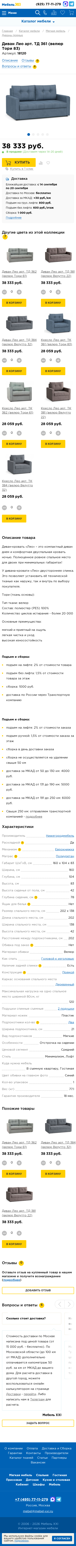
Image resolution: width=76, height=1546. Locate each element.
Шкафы (39, 1484)
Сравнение (54, 12)
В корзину (14, 303)
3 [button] (38, 134)
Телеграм (37, 1399)
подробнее (34, 816)
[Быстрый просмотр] (19, 255)
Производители (56, 1453)
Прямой (68, 972)
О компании (13, 1448)
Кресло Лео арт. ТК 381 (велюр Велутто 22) (56, 412)
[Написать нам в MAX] (65, 3)
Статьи (42, 1458)
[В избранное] (48, 163)
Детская (32, 1480)
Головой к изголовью (57, 959)
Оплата (32, 1448)
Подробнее (13, 218)
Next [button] (69, 1304)
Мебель (54, 1484)
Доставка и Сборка (57, 1448)
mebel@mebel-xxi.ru (38, 1511)
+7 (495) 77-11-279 (31, 1499)
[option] (38, 102)
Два (71, 1022)
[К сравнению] (40, 163)
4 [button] (42, 134)
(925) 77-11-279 (48, 4)
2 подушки (66, 1009)
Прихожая (14, 1480)
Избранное (62, 12)
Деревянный (65, 984)
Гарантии (15, 1453)
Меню (12, 13)
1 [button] (28, 134)
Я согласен (62, 1539)
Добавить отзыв (38, 1291)
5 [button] (47, 134)
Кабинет (22, 1484)
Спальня (42, 1475)
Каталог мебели (29, 31)
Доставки (13, 1394)
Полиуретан (65, 856)
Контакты (33, 1453)
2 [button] (33, 134)
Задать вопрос (38, 1423)
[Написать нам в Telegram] (71, 3)
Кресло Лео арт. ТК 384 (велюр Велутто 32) (17, 485)
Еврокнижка (64, 849)
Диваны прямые (12, 35)
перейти (30, 1394)
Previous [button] (60, 1304)
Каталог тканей (21, 1458)
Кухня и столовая (56, 1480)
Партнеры (59, 1458)
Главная (7, 31)
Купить (22, 162)
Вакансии (38, 1462)
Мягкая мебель (55, 31)
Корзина (71, 12)
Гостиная (60, 1475)
